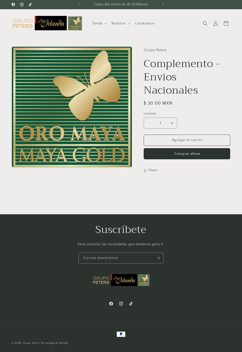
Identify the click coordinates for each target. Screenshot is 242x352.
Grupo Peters (31, 343)
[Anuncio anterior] (79, 4)
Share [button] (152, 170)
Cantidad (150, 113)
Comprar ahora (187, 154)
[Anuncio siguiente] (163, 4)
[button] (99, 23)
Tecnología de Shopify (55, 343)
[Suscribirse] (158, 258)
